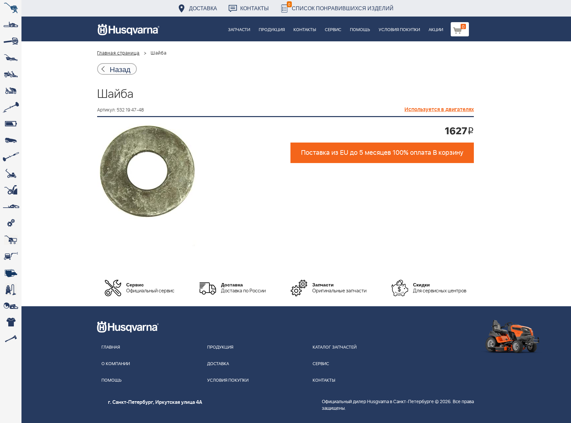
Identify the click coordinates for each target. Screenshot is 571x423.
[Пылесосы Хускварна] (10, 289)
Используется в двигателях (439, 109)
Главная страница (118, 53)
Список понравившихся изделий (341, 6)
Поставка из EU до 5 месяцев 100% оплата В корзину (382, 153)
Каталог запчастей (335, 347)
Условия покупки (399, 30)
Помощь (360, 30)
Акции (436, 30)
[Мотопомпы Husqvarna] (10, 273)
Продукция (272, 30)
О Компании (115, 364)
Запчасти (239, 30)
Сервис (333, 30)
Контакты (254, 8)
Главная (110, 347)
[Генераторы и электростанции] (10, 240)
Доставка (203, 8)
